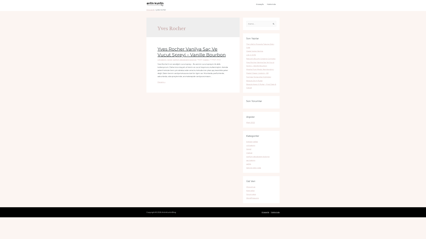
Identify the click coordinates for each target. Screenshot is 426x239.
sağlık (248, 164)
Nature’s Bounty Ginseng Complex (260, 59)
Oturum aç (250, 187)
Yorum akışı (251, 194)
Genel (169, 60)
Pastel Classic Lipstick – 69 (257, 73)
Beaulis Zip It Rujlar (254, 81)
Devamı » (161, 82)
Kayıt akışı (250, 191)
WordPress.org (252, 198)
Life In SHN (251, 55)
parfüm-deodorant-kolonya (184, 60)
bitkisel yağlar (252, 142)
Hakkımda (271, 4)
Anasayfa (260, 4)
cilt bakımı (162, 60)
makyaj (249, 153)
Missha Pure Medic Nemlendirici (260, 69)
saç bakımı (250, 160)
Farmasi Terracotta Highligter (258, 77)
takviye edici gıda (253, 168)
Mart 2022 (250, 122)
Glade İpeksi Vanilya (254, 51)
